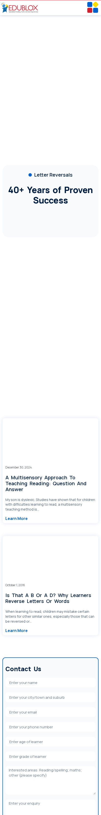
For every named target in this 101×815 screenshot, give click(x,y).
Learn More (16, 518)
